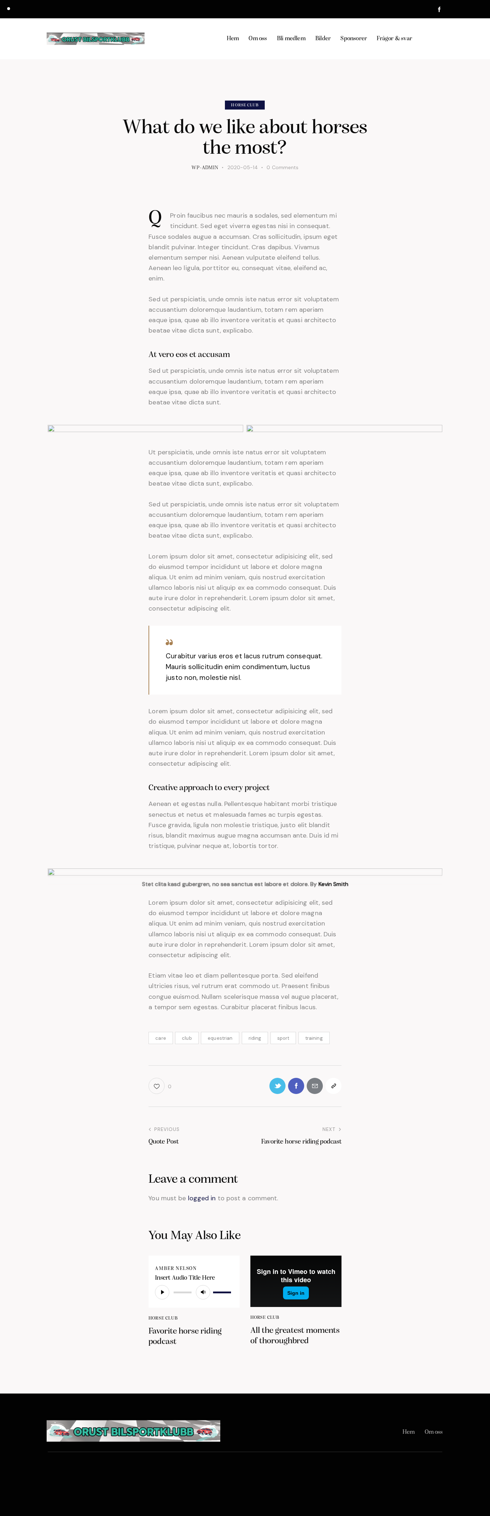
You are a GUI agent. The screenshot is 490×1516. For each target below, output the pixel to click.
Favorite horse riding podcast (185, 1336)
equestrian (220, 1038)
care (160, 1038)
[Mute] (203, 1292)
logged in (202, 1198)
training (314, 1038)
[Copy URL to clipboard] (333, 1086)
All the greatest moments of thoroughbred (295, 1335)
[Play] (162, 1292)
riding (255, 1038)
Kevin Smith (333, 884)
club (187, 1038)
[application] (194, 1292)
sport (283, 1038)
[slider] (223, 1291)
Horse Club (245, 105)
